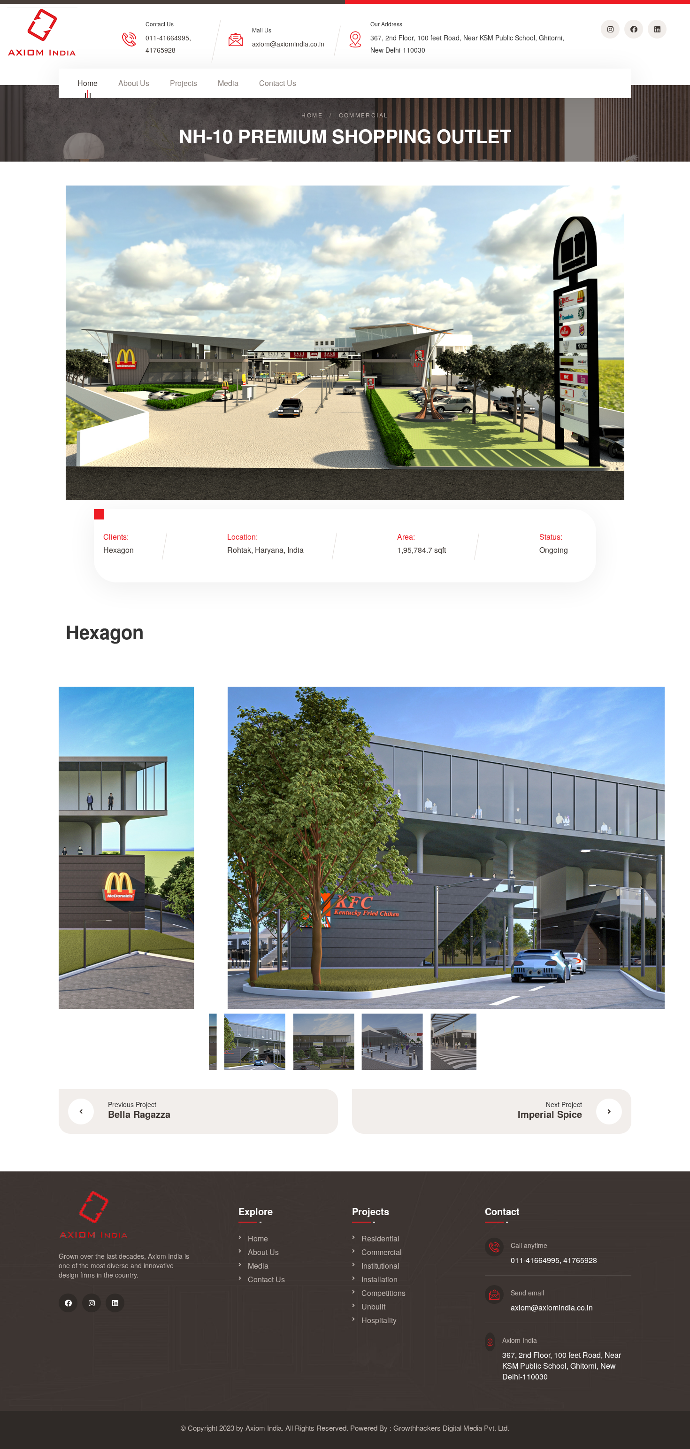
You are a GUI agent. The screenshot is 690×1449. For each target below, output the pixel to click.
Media (228, 83)
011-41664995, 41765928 (554, 1260)
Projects (183, 83)
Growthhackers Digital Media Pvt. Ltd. (451, 1428)
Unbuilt (373, 1307)
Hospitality (379, 1320)
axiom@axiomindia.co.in (288, 43)
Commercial (381, 1252)
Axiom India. (264, 1428)
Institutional (380, 1266)
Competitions (383, 1293)
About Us (133, 83)
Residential (380, 1238)
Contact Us (277, 83)
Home (87, 83)
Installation (379, 1279)
